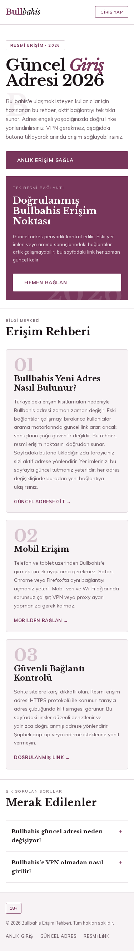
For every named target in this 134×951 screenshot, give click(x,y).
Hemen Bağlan (45, 282)
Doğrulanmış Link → (42, 757)
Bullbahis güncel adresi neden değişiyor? (57, 836)
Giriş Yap (111, 12)
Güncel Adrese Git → (42, 501)
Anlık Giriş (19, 936)
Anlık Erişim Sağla (45, 160)
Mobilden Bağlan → (41, 620)
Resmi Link (96, 936)
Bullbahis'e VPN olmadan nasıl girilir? (57, 867)
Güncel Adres (58, 936)
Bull (23, 12)
